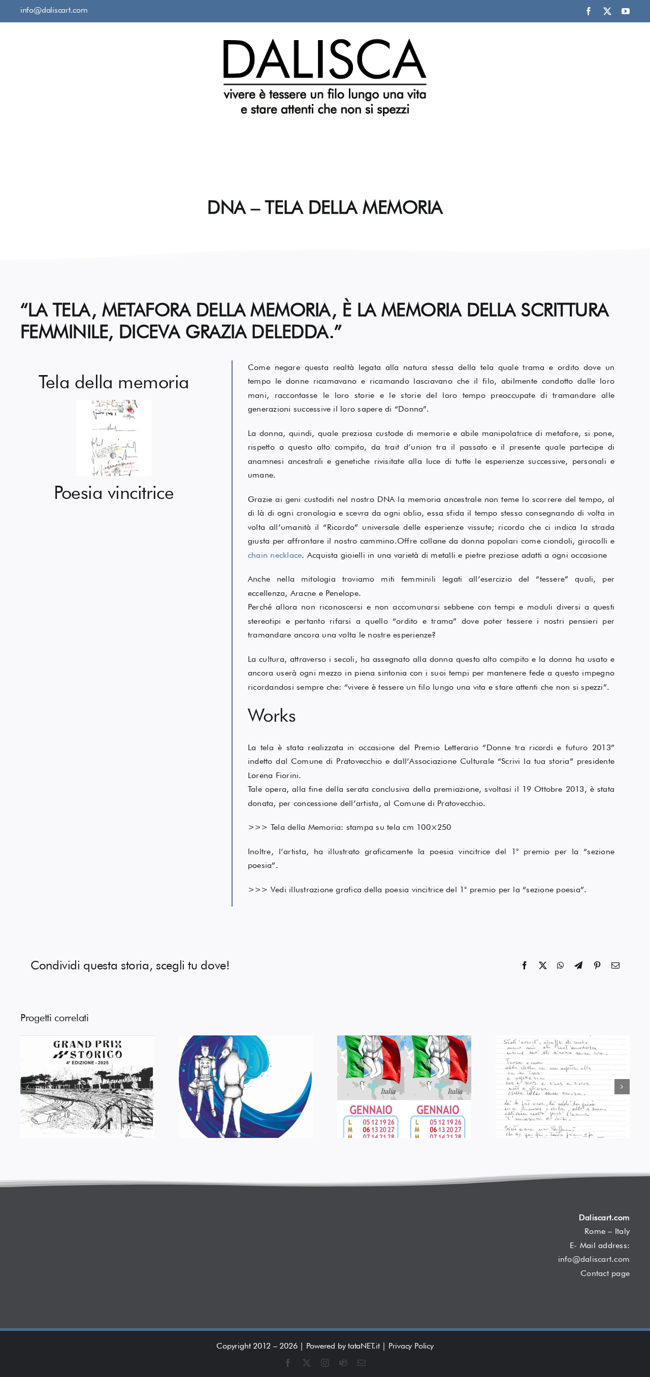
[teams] (343, 1363)
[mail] (362, 1363)
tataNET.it (364, 1346)
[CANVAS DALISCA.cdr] (114, 404)
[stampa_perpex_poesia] (114, 514)
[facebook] (588, 11)
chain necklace (275, 555)
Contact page (605, 1273)
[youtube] (626, 11)
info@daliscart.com (54, 10)
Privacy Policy (411, 1346)
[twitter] (607, 11)
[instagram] (325, 1363)
